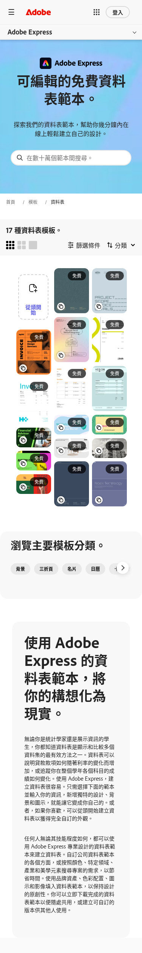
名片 (71, 569)
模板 (32, 201)
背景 (20, 569)
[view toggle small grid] (10, 245)
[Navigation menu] (11, 12)
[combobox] (71, 158)
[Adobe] (38, 12)
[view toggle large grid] (33, 245)
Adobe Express (30, 31)
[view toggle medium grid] (21, 245)
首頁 (10, 201)
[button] (97, 12)
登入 (117, 12)
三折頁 (46, 569)
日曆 (95, 569)
